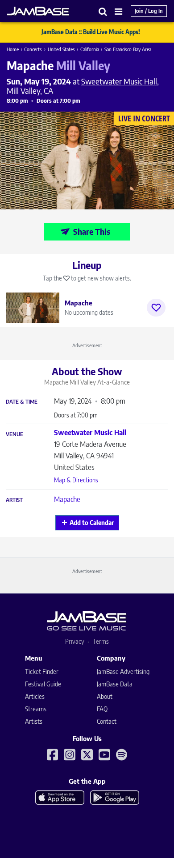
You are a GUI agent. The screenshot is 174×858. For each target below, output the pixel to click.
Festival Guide (43, 684)
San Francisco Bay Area (127, 49)
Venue (14, 434)
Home (13, 49)
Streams (35, 709)
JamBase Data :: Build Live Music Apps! (90, 32)
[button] (103, 11)
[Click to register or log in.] (156, 308)
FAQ (102, 709)
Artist (14, 500)
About (104, 696)
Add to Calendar (92, 522)
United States (61, 49)
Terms (101, 641)
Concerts (33, 49)
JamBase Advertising (123, 671)
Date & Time (21, 402)
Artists (33, 721)
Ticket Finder (41, 671)
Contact (106, 721)
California (89, 49)
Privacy (74, 641)
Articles (35, 696)
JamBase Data (115, 684)
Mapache (67, 499)
